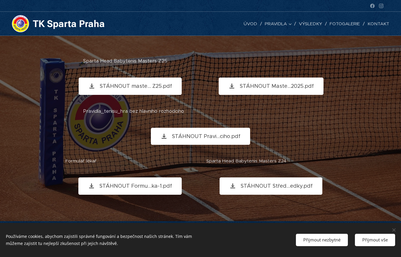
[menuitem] (252, 23)
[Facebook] (372, 6)
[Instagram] (381, 6)
